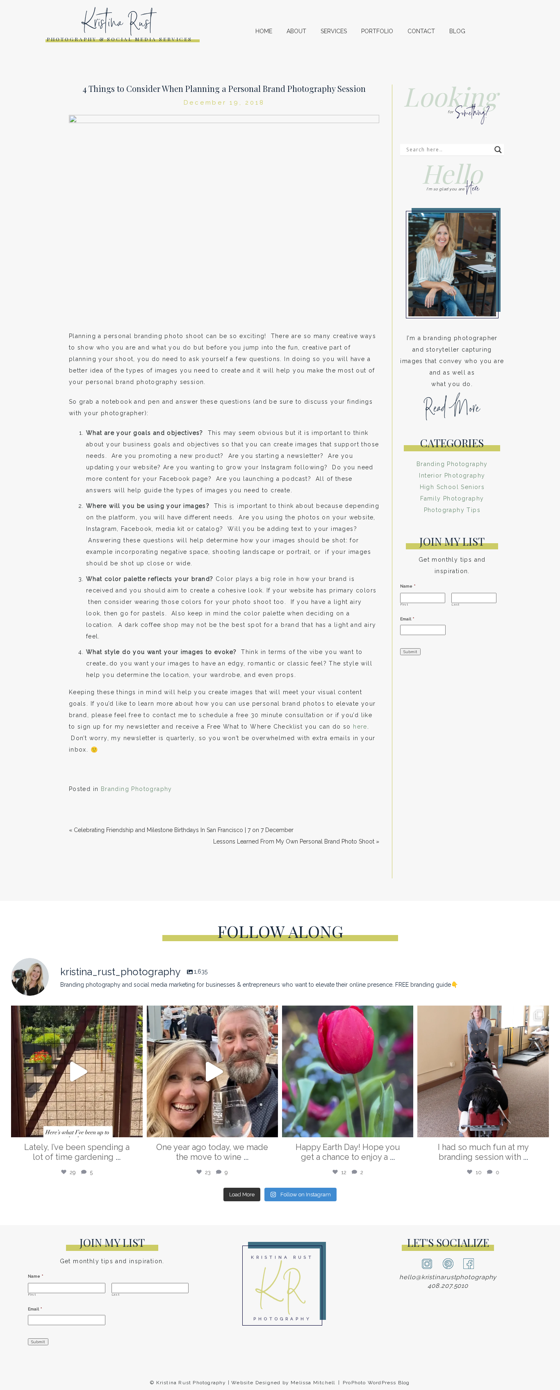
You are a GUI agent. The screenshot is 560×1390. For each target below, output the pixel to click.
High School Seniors (452, 487)
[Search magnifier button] (498, 149)
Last (456, 605)
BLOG (457, 31)
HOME (263, 31)
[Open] (76, 1071)
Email (407, 619)
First (404, 605)
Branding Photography (136, 789)
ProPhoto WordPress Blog (376, 1382)
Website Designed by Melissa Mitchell (283, 1382)
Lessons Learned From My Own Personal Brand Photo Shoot (293, 841)
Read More (452, 411)
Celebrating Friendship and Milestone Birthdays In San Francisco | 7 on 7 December (184, 830)
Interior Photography (452, 475)
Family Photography (452, 498)
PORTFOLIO (377, 31)
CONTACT (421, 31)
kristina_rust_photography (75, 1016)
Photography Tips (452, 510)
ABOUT (296, 31)
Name (407, 586)
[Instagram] (134, 1127)
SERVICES (334, 31)
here (360, 726)
